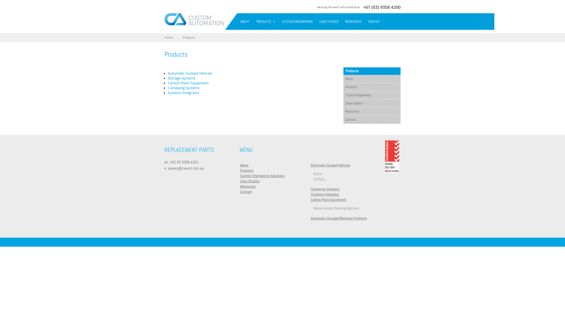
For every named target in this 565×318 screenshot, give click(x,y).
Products (263, 21)
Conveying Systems (184, 87)
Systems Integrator (184, 92)
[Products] (176, 54)
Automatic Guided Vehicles (190, 73)
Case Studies (329, 21)
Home (168, 37)
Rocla (318, 173)
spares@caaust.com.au (186, 168)
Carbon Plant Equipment (188, 83)
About (244, 21)
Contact (374, 21)
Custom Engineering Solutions (262, 175)
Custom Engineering (297, 21)
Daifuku (319, 179)
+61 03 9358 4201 (184, 162)
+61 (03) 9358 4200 (382, 7)
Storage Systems (182, 78)
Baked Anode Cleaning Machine (336, 208)
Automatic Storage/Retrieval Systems (339, 218)
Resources (353, 21)
